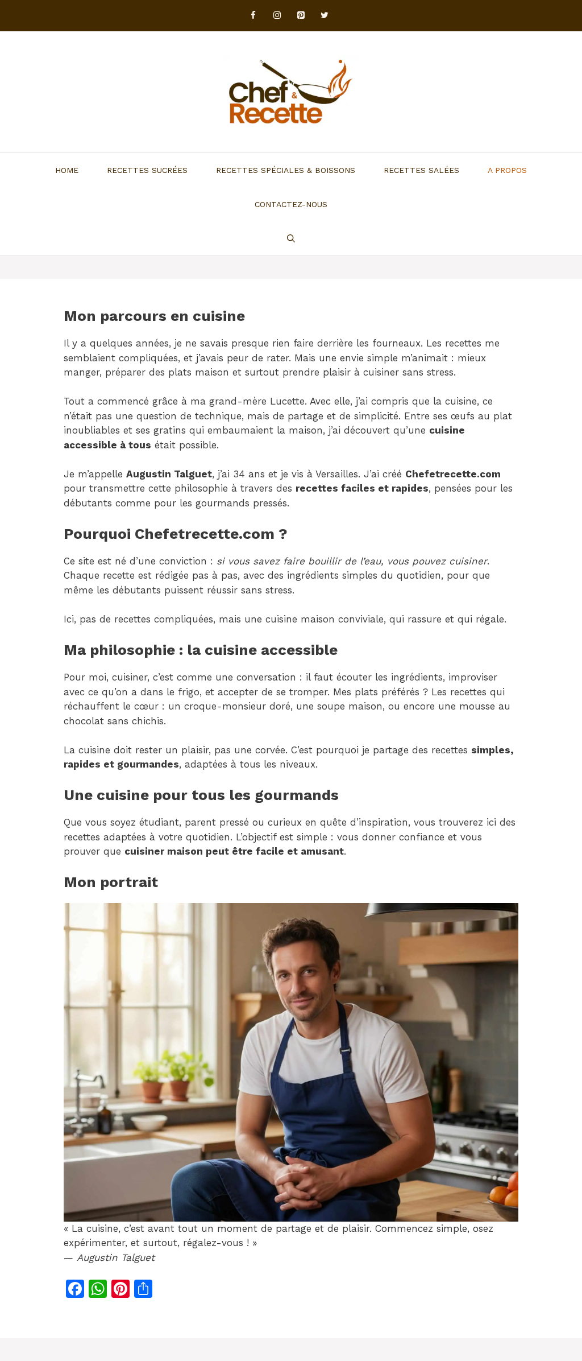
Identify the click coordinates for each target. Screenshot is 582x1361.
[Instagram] (276, 16)
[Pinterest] (300, 16)
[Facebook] (253, 16)
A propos (507, 170)
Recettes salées (421, 170)
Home (66, 170)
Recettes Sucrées (147, 170)
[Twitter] (324, 16)
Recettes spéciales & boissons (285, 170)
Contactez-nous (291, 204)
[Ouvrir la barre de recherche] (291, 238)
